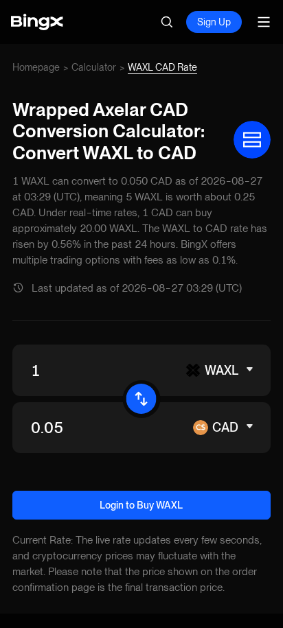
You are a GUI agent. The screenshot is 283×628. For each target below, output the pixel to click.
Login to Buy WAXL (141, 505)
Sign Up (214, 21)
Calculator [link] (93, 67)
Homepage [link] (36, 67)
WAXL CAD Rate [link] (162, 67)
